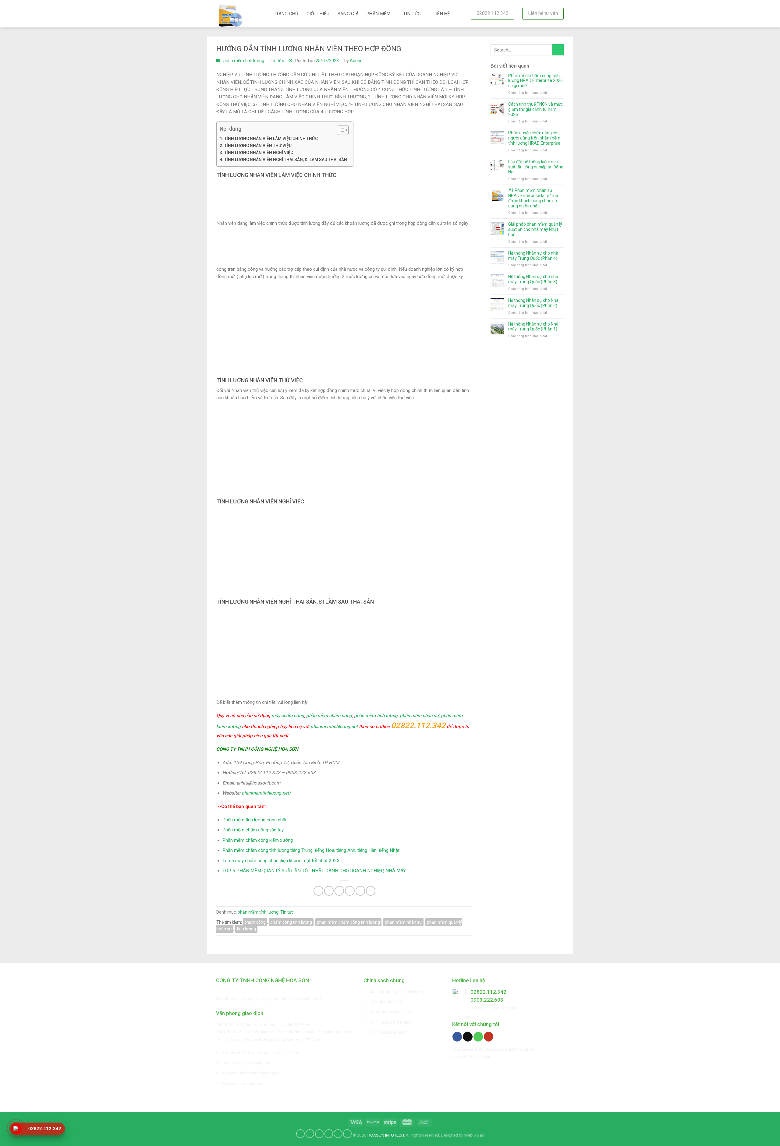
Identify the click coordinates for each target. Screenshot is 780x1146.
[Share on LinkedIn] (370, 890)
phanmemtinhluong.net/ (266, 793)
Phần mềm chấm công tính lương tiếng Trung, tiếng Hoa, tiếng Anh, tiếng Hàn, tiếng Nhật (310, 850)
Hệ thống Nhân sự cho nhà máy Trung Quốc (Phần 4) (533, 256)
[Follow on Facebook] (457, 1037)
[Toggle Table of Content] (340, 130)
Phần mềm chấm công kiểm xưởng (257, 840)
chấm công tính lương (291, 922)
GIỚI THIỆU (318, 13)
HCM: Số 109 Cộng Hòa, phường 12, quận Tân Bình (263, 1024)
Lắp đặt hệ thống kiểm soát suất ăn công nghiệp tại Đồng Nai (535, 167)
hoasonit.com (251, 1083)
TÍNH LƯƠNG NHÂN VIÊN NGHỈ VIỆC (258, 152)
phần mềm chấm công (329, 715)
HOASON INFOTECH (385, 1135)
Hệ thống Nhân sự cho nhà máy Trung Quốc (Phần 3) (533, 279)
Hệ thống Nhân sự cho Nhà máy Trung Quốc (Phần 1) (533, 327)
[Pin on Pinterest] (349, 890)
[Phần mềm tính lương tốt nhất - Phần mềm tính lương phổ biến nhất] (240, 13)
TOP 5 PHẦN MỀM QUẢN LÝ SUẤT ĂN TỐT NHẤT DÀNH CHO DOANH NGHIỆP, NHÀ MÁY (314, 870)
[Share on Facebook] (318, 890)
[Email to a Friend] (339, 890)
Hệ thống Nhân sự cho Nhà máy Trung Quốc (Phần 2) (533, 303)
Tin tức (277, 60)
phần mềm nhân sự (419, 715)
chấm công (255, 922)
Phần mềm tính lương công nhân (255, 820)
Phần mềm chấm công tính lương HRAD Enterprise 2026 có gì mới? (535, 80)
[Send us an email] (467, 1037)
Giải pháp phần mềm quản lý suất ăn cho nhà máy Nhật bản (535, 229)
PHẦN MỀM (378, 13)
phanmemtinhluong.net (334, 726)
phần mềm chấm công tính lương (348, 922)
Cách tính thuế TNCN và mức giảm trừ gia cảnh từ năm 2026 (535, 109)
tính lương (246, 928)
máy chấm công (287, 715)
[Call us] (478, 1037)
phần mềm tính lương (243, 60)
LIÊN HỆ (442, 13)
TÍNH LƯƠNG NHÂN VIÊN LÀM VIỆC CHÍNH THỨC (271, 138)
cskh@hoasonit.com (251, 1062)
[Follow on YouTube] (488, 1037)
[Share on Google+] (360, 890)
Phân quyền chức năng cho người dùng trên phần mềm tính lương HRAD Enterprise (534, 138)
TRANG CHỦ (286, 13)
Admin (356, 60)
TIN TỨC (412, 13)
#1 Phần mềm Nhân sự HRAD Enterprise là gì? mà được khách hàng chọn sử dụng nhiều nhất (533, 198)
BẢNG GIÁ (348, 13)
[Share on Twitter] (329, 890)
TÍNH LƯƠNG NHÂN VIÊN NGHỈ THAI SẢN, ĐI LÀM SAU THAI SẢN (285, 159)
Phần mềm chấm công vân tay (253, 830)
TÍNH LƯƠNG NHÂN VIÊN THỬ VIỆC (258, 145)
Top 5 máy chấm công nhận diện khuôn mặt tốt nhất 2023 (281, 860)
